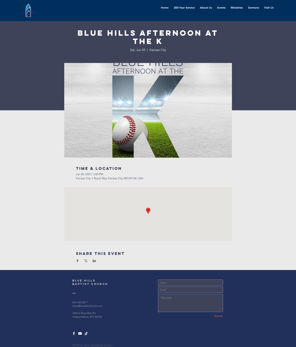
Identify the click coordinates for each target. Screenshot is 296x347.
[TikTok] (86, 333)
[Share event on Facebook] (77, 260)
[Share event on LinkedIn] (94, 260)
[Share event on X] (86, 260)
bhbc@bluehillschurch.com (87, 306)
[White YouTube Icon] (80, 333)
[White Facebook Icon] (74, 333)
